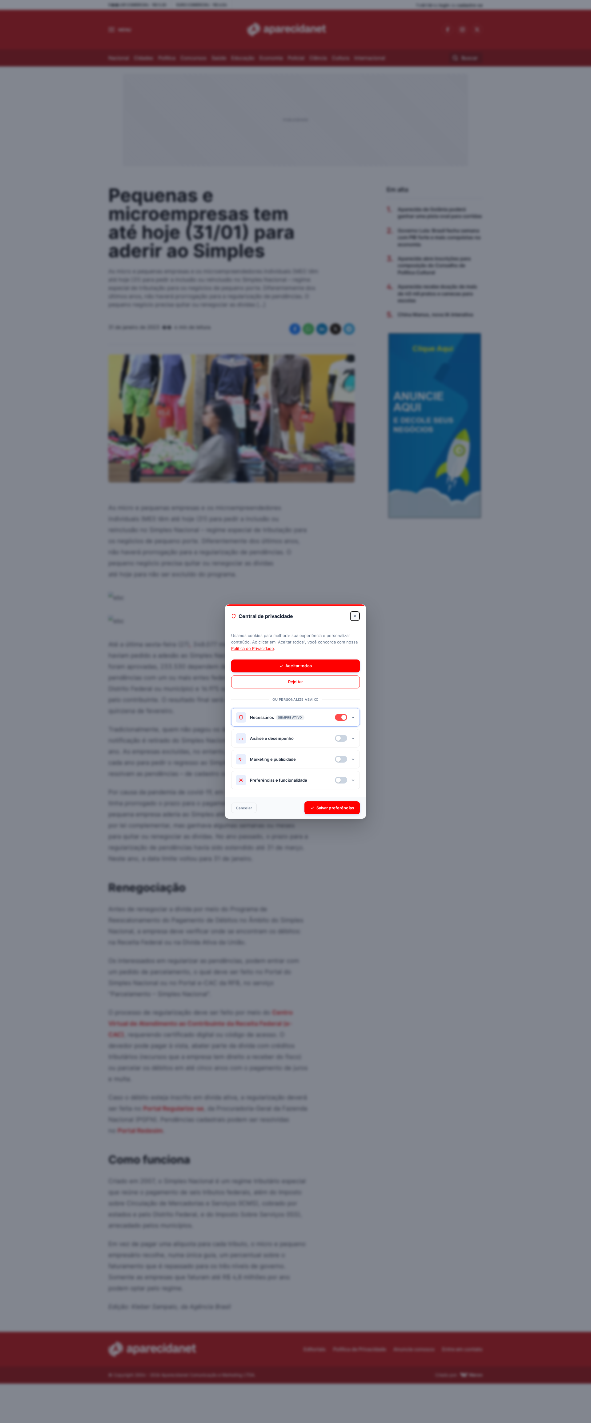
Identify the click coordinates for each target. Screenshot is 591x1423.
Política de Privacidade (252, 648)
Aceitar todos (298, 665)
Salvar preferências (335, 807)
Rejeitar (295, 681)
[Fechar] (355, 616)
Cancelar (244, 808)
